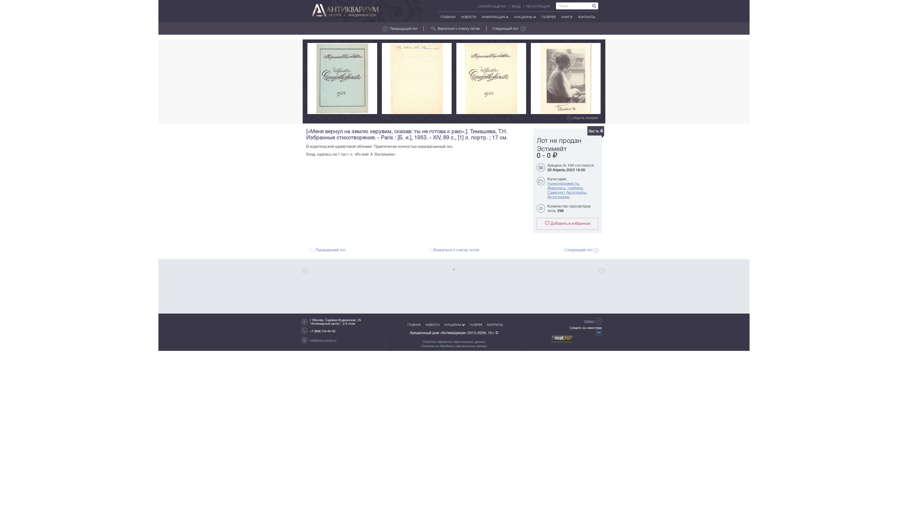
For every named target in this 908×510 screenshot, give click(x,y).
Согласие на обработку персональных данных (454, 346)
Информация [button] (494, 17)
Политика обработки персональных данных (454, 342)
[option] (342, 78)
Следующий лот (505, 28)
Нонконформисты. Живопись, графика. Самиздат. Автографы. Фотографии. (567, 190)
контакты (586, 17)
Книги (566, 17)
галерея (548, 17)
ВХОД (516, 6)
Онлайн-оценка (492, 6)
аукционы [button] (523, 17)
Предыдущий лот (404, 28)
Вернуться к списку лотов (459, 28)
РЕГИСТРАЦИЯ (538, 6)
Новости (468, 17)
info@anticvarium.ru (323, 340)
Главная (448, 17)
